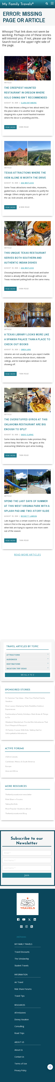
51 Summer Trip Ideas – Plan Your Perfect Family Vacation (25, 700)
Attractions (13, 655)
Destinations (13, 664)
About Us (19, 1049)
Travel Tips (20, 995)
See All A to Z (27, 675)
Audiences (12, 659)
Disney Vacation (22, 1019)
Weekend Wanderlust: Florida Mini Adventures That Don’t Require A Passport (26, 724)
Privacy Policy (20, 1070)
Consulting (19, 1026)
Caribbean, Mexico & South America (20, 761)
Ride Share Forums (23, 989)
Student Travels (21, 965)
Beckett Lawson (29, 516)
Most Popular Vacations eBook (18, 809)
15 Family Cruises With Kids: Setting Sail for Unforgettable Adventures (23, 732)
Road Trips (19, 1033)
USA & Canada (11, 757)
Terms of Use (21, 1063)
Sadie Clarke (27, 435)
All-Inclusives (20, 1012)
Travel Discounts (22, 951)
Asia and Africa (11, 771)
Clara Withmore (29, 103)
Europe (8, 766)
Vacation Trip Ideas (17, 668)
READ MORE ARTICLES (27, 554)
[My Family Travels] (27, 903)
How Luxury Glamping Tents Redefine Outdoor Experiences (24, 708)
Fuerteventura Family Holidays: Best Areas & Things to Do (26, 716)
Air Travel (19, 982)
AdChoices (21, 936)
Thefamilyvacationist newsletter (18, 794)
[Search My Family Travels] (47, 4)
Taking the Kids (11, 804)
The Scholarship (22, 958)
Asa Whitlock (27, 183)
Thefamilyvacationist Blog (16, 813)
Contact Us (19, 1056)
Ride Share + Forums (14, 799)
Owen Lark (26, 349)
